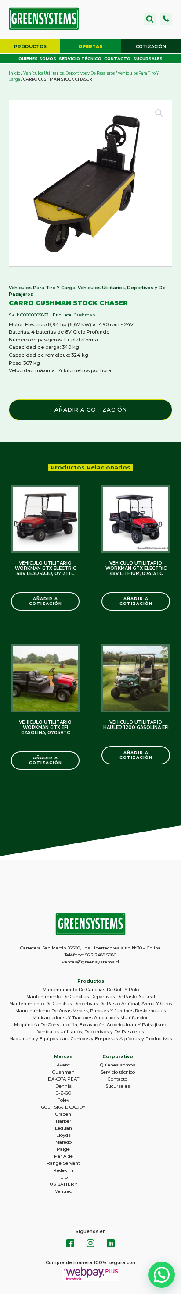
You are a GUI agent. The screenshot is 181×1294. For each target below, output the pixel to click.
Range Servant (63, 1163)
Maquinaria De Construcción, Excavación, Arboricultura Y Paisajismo (90, 1024)
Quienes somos (37, 58)
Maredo (63, 1142)
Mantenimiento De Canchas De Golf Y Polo (91, 989)
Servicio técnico (80, 58)
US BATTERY (63, 1184)
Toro (63, 1177)
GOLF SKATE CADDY (63, 1107)
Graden (63, 1114)
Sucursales (148, 58)
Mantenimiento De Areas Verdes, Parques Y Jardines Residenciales (90, 1010)
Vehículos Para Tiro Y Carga (42, 288)
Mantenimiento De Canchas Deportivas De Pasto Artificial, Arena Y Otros (90, 1003)
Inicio (14, 73)
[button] (166, 19)
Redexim (63, 1170)
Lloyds (63, 1135)
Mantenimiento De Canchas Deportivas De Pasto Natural (90, 996)
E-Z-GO (63, 1093)
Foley (63, 1100)
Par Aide (63, 1156)
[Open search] (150, 19)
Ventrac (63, 1191)
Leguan (63, 1128)
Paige (63, 1149)
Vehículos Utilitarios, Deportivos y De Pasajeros (69, 73)
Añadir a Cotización (90, 409)
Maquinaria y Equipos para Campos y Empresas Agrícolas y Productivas (90, 1039)
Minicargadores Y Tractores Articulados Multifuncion (91, 1017)
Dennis (63, 1086)
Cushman (84, 315)
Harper (63, 1121)
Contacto (117, 58)
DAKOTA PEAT (63, 1079)
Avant (63, 1065)
